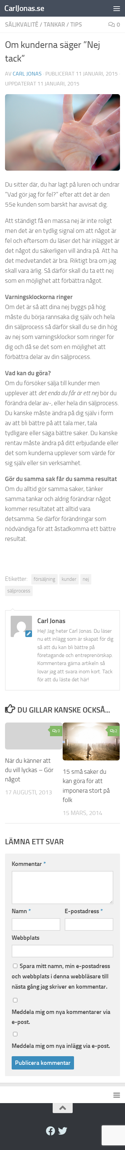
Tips (76, 24)
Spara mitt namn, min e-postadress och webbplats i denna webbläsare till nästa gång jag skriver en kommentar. (61, 976)
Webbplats (25, 937)
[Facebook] (50, 1131)
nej (86, 579)
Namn (21, 911)
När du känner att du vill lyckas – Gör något (29, 770)
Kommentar (29, 864)
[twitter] (62, 1131)
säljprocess (18, 591)
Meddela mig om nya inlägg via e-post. (61, 1046)
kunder (69, 579)
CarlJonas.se (24, 8)
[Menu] (116, 8)
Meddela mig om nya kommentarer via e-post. (61, 1017)
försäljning (44, 579)
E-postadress (84, 911)
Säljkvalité (21, 24)
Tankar (54, 24)
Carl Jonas (27, 74)
